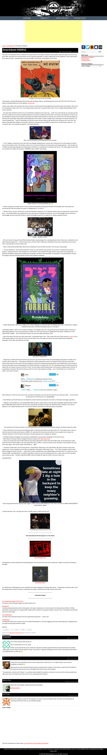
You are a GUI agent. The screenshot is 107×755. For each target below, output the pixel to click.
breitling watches (15, 688)
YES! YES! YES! (45, 439)
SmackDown (10, 46)
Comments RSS (85, 60)
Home (27, 18)
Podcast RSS (85, 59)
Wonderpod (5, 606)
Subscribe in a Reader (87, 57)
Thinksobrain (5, 619)
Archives (62, 18)
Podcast (80, 18)
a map (71, 336)
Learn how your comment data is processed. (36, 743)
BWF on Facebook (83, 47)
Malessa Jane (7, 680)
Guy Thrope (6, 694)
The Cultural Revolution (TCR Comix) (12, 601)
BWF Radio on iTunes (96, 47)
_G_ (4, 657)
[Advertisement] (53, 32)
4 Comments (75, 51)
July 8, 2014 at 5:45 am (73, 695)
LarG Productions (7, 614)
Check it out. (31, 103)
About (44, 18)
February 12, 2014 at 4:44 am (71, 681)
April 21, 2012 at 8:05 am (72, 638)
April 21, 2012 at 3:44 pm (72, 659)
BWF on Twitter (88, 47)
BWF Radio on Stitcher (100, 47)
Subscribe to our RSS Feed (15, 632)
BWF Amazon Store (92, 47)
